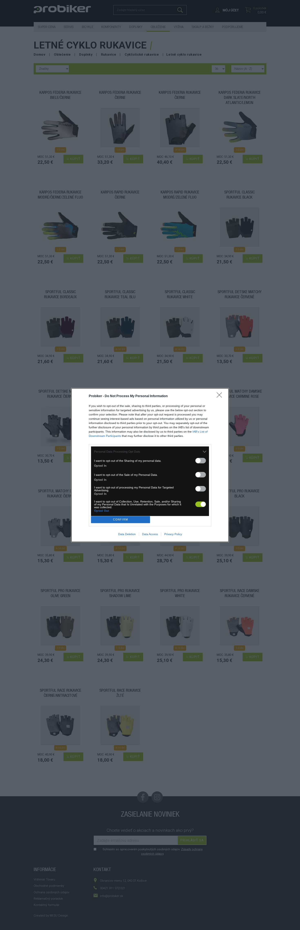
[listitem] (150, 452)
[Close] (220, 396)
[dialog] (150, 465)
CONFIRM (120, 519)
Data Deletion (127, 534)
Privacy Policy (173, 534)
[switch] (200, 460)
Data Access (150, 534)
